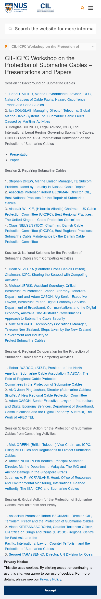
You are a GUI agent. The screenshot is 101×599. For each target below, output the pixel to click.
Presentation (19, 154)
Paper (14, 159)
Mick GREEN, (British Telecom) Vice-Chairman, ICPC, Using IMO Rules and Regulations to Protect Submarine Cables (48, 450)
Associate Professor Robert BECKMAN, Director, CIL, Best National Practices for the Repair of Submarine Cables (48, 197)
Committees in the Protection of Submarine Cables (44, 384)
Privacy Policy (50, 579)
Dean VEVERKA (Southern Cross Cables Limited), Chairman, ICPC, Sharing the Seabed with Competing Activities (46, 274)
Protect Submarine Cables (25, 340)
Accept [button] (50, 590)
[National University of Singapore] (16, 7)
